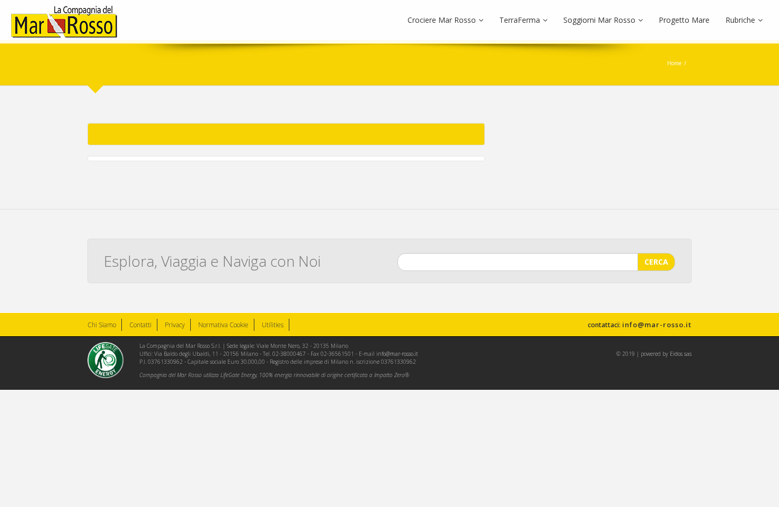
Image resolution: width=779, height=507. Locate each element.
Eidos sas (681, 353)
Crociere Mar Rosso (442, 20)
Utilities (273, 324)
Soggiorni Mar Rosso (599, 20)
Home (674, 63)
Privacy (175, 324)
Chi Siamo (101, 324)
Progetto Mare (684, 20)
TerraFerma (519, 20)
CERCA (656, 262)
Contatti (140, 324)
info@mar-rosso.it (657, 324)
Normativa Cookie (223, 324)
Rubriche (740, 20)
